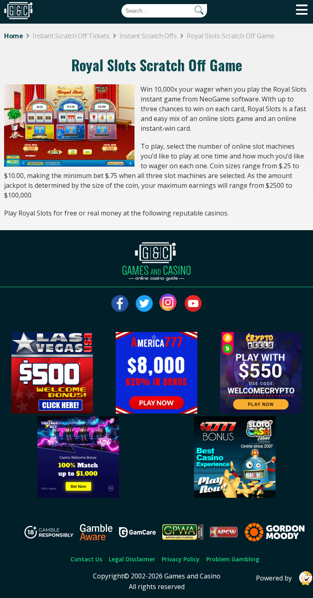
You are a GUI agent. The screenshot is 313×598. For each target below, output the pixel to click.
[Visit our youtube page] (193, 303)
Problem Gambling (232, 559)
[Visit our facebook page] (120, 303)
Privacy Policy (181, 559)
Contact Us (86, 559)
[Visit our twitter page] (144, 303)
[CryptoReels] (261, 411)
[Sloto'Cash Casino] (235, 495)
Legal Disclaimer (132, 559)
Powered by (274, 578)
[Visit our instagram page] (168, 303)
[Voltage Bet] (78, 495)
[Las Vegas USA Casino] (52, 411)
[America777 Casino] (156, 411)
